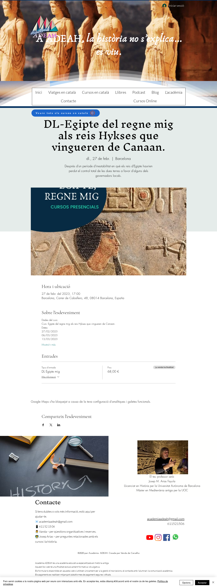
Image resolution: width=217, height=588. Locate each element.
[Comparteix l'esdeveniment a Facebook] (43, 425)
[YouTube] (149, 537)
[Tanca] (213, 582)
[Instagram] (158, 537)
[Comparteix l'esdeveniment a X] (50, 425)
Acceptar (202, 582)
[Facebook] (166, 537)
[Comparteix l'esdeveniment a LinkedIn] (58, 425)
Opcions (186, 582)
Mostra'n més (49, 344)
